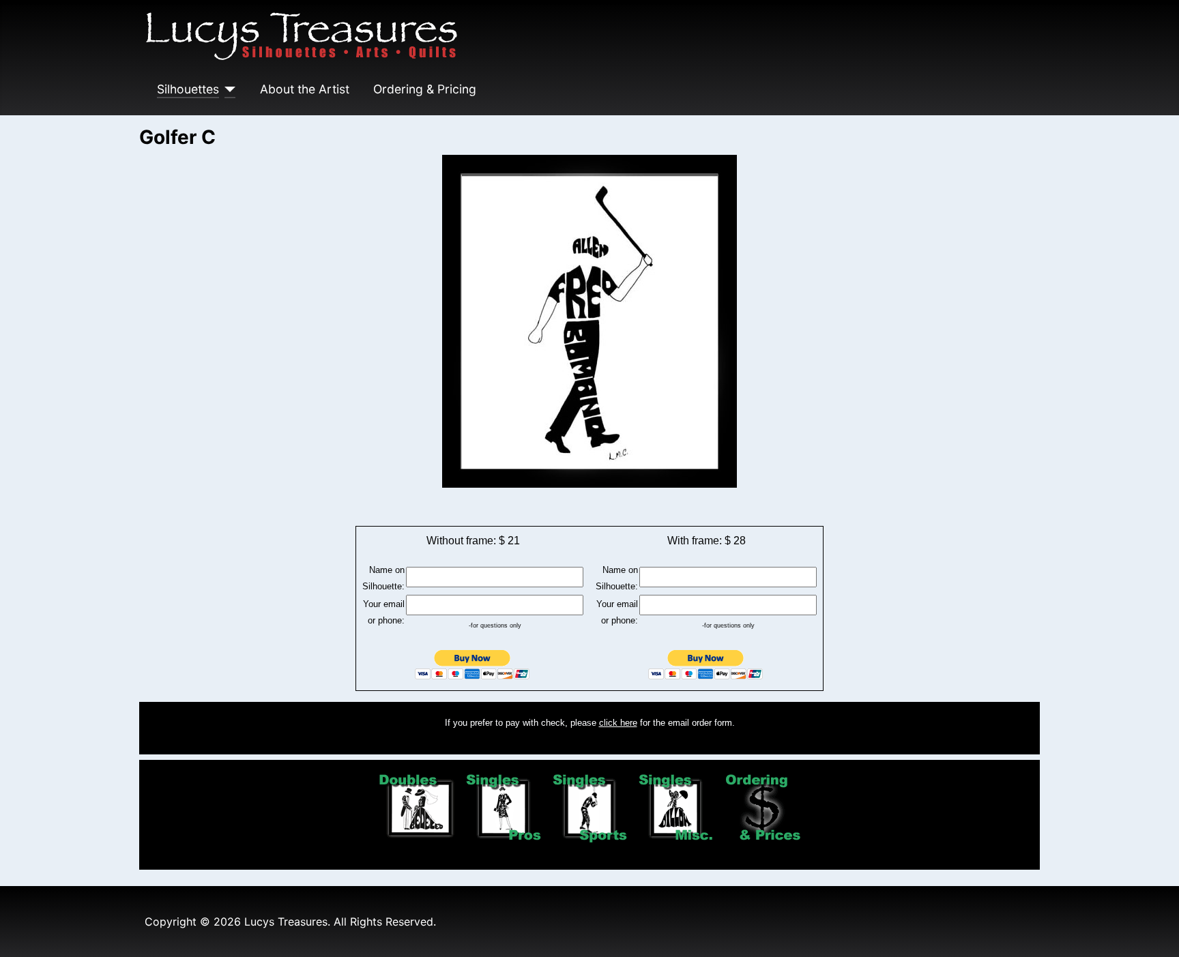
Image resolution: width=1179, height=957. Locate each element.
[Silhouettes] (227, 89)
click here (618, 723)
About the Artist (304, 89)
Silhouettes (188, 89)
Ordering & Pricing (424, 89)
